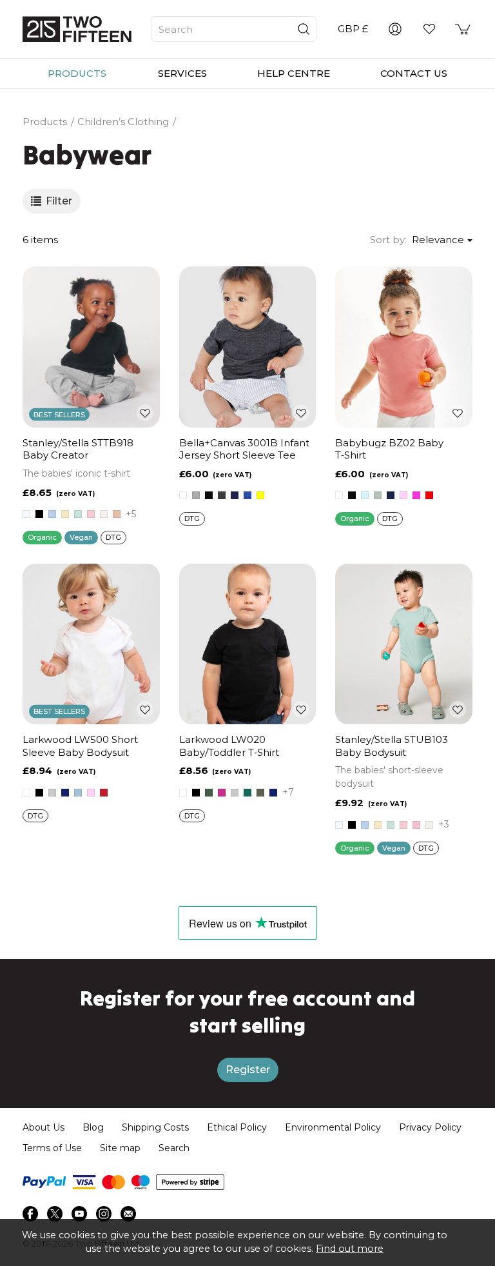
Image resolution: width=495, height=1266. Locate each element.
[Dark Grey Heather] (222, 495)
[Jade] (247, 792)
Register (248, 1069)
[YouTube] (79, 1214)
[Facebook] (30, 1214)
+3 (443, 824)
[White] (26, 514)
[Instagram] (104, 1214)
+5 (131, 514)
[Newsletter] (128, 1214)
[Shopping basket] (463, 29)
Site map (120, 1148)
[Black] (39, 514)
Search (174, 1148)
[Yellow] (260, 495)
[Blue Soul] (52, 514)
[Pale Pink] (403, 495)
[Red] (429, 495)
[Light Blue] (365, 495)
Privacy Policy (430, 1127)
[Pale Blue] (78, 792)
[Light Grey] (378, 495)
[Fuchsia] (222, 792)
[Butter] (65, 514)
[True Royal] (247, 495)
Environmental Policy (333, 1127)
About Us (43, 1127)
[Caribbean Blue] (78, 514)
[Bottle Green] (209, 792)
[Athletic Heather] (196, 495)
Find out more (349, 1248)
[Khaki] (260, 792)
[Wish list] (429, 29)
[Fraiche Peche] (117, 514)
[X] (55, 1214)
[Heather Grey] (52, 792)
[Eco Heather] (104, 514)
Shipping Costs (155, 1127)
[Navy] (234, 495)
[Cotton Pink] (91, 514)
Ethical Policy (237, 1127)
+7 (288, 791)
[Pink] (416, 495)
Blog (93, 1127)
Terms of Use (52, 1148)
